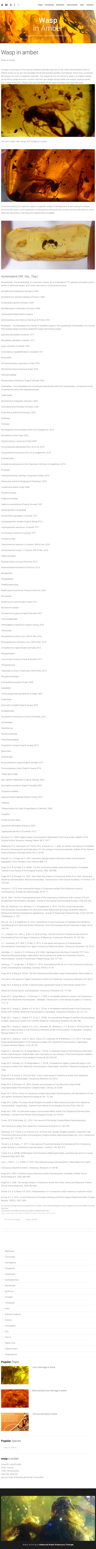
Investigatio (10, 1325)
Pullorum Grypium (13, 1314)
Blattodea (9, 1251)
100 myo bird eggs (12, 1219)
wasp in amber (10, 1447)
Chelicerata (72, 5)
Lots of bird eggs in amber (43, 1367)
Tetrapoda (49, 5)
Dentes (8, 1320)
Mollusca (9, 1291)
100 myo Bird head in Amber (44, 1414)
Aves (7, 1308)
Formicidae (10, 1257)
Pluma (8, 1337)
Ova (6, 1331)
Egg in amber (31, 1219)
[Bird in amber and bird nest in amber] (17, 1391)
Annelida (9, 1297)
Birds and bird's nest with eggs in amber (49, 1390)
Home (40, 5)
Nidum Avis (10, 1343)
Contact (90, 5)
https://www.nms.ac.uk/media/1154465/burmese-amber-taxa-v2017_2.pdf (28, 1213)
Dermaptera (10, 1262)
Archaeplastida (11, 1280)
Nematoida (10, 1285)
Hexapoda (60, 5)
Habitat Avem (11, 1348)
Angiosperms (11, 1354)
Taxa (82, 5)
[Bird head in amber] (17, 1414)
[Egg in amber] (17, 1367)
